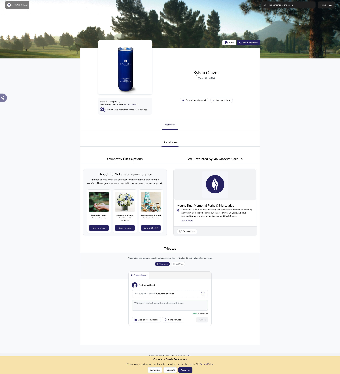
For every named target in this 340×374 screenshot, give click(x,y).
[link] (99, 211)
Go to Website (189, 231)
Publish (202, 319)
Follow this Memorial (196, 100)
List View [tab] (180, 264)
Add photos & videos (148, 319)
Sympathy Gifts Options (125, 159)
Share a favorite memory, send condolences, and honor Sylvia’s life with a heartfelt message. (170, 258)
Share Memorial (250, 42)
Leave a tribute (223, 100)
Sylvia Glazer (206, 73)
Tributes (170, 249)
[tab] (139, 275)
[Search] (264, 5)
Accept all (185, 370)
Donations (170, 142)
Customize (155, 370)
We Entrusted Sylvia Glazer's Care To (215, 159)
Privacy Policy (206, 364)
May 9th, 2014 (206, 78)
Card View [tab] (163, 264)
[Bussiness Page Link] (178, 209)
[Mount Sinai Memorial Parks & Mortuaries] (102, 109)
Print (231, 42)
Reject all (170, 370)
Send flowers (174, 319)
